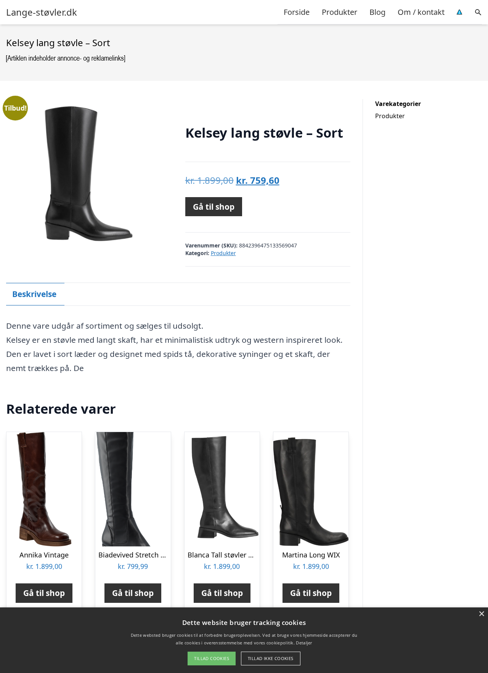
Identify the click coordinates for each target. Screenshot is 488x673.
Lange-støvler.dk (41, 12)
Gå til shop (213, 206)
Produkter (339, 12)
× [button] (481, 614)
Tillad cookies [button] (211, 658)
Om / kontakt (421, 12)
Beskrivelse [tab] (34, 294)
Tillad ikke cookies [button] (271, 658)
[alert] (244, 640)
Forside (297, 12)
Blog (377, 12)
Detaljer (304, 643)
